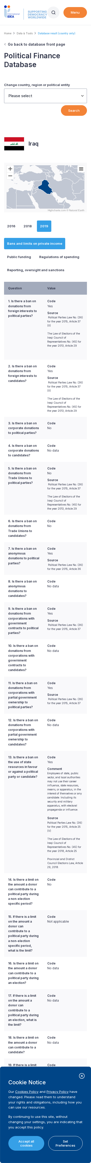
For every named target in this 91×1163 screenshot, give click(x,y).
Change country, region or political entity (37, 85)
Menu (75, 12)
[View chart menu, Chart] (81, 169)
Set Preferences (65, 1143)
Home (7, 33)
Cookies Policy (26, 1092)
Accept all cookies (26, 1143)
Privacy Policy (58, 1092)
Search (74, 110)
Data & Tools (25, 33)
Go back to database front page (36, 44)
